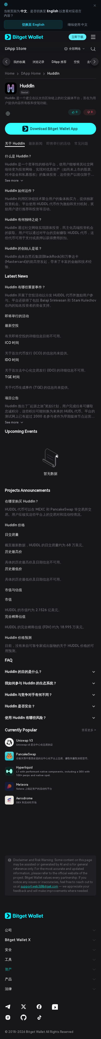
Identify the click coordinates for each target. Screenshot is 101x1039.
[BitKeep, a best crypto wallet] (24, 915)
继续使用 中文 (78, 24)
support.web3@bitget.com (39, 886)
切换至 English (33, 24)
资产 (8, 969)
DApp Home (31, 73)
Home (9, 73)
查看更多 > (89, 730)
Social (24, 92)
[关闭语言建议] (94, 5)
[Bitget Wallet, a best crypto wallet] (24, 37)
